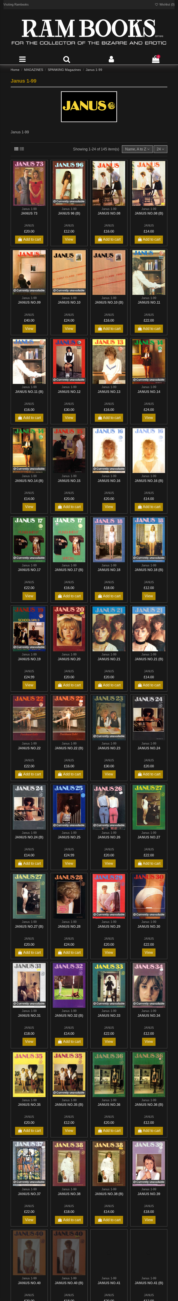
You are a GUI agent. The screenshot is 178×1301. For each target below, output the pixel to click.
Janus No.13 (109, 392)
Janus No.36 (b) (149, 1105)
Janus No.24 (148, 748)
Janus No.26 (109, 837)
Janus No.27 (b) (29, 926)
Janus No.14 (148, 392)
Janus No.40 (29, 1283)
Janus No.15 (69, 481)
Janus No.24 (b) (29, 837)
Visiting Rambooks (16, 4)
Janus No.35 (29, 1105)
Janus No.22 (29, 748)
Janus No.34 (148, 1015)
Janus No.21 (109, 659)
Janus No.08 (109, 213)
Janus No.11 (149, 302)
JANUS (29, 225)
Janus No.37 (29, 1194)
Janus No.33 (109, 1015)
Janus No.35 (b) (69, 1105)
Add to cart (32, 239)
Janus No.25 (69, 837)
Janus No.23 (109, 748)
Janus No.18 (109, 570)
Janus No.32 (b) (69, 1015)
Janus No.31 (29, 1015)
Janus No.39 (148, 1194)
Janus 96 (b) (69, 213)
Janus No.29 (109, 926)
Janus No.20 (69, 659)
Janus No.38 (69, 1194)
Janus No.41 (109, 1283)
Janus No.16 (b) (149, 481)
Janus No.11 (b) (29, 392)
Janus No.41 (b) (149, 1283)
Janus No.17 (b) (69, 570)
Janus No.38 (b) (109, 1194)
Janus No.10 (69, 302)
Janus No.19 (29, 659)
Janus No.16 (109, 481)
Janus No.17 (29, 570)
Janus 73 (29, 213)
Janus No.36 (109, 1105)
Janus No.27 (148, 837)
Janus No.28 (69, 926)
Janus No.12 (69, 392)
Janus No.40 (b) (69, 1283)
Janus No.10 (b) (109, 302)
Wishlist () (167, 4)
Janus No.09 (29, 302)
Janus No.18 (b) (149, 570)
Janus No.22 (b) (69, 748)
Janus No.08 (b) (149, 213)
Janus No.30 (148, 926)
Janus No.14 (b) (29, 481)
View (69, 239)
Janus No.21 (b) (149, 659)
